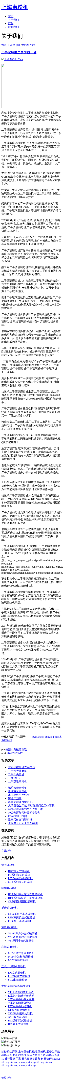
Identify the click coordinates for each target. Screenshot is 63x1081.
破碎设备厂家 (13, 1058)
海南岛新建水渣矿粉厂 (21, 802)
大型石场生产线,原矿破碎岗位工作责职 (31, 805)
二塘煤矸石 (15, 778)
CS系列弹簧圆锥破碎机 (22, 901)
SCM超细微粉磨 (17, 979)
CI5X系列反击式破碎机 (22, 913)
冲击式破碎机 (9, 927)
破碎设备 (6, 1055)
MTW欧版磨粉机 (18, 960)
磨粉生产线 (28, 45)
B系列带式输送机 (18, 1024)
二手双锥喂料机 (17, 781)
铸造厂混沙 (15, 798)
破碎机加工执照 (17, 816)
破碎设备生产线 (36, 1055)
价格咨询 (6, 1077)
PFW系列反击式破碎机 (21, 917)
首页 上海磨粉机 (11, 45)
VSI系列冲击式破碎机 (21, 940)
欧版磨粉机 (39, 1051)
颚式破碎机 (8, 865)
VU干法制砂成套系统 (21, 992)
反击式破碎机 (9, 907)
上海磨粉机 (25, 1051)
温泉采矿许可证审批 (20, 819)
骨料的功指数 (15, 753)
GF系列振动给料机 (19, 1009)
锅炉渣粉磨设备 (17, 787)
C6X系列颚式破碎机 (20, 881)
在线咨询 (6, 850)
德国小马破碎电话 (16, 749)
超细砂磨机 (19, 1055)
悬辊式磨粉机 (9, 946)
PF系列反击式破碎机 (20, 921)
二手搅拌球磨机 (17, 770)
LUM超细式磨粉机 (19, 976)
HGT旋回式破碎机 (19, 871)
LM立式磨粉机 (17, 972)
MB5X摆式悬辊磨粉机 (21, 953)
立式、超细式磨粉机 (13, 966)
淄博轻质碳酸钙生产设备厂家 (25, 809)
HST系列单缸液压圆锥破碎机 (25, 894)
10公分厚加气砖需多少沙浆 (24, 812)
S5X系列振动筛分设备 (21, 999)
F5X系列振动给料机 (20, 1006)
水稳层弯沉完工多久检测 (23, 823)
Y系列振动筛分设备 (20, 1002)
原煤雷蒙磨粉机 (17, 791)
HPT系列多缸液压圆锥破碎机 (25, 897)
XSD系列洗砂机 (17, 1017)
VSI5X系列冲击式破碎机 (22, 937)
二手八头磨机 (16, 774)
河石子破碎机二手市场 (21, 767)
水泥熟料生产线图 (19, 794)
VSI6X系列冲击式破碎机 (22, 933)
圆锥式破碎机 (9, 888)
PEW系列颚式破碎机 (20, 878)
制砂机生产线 (9, 1051)
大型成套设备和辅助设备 (16, 986)
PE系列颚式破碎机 (19, 874)
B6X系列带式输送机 (20, 1020)
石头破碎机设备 (31, 1058)
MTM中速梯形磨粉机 (20, 956)
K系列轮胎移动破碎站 (21, 995)
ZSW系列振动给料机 (20, 1013)
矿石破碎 (46, 1058)
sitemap (56, 1058)
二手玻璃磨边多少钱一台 (18, 52)
